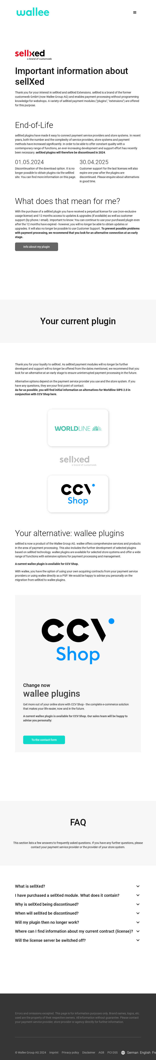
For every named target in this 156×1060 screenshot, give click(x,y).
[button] (135, 11)
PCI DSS (112, 1052)
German (132, 1053)
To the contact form (44, 739)
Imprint (53, 1052)
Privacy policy (70, 1052)
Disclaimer (88, 1052)
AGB (101, 1052)
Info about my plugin (36, 246)
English (145, 1053)
